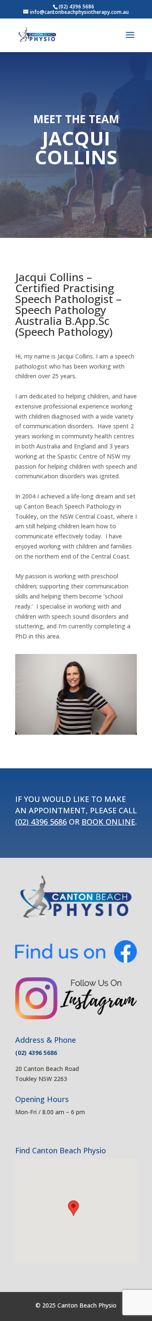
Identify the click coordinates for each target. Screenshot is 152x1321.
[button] (73, 1208)
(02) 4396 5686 (76, 6)
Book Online (108, 822)
